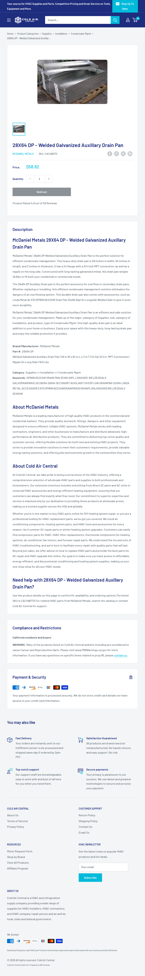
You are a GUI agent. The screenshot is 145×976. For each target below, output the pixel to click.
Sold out (42, 191)
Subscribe (90, 877)
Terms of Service (17, 821)
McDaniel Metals (23, 153)
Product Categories (28, 33)
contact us (120, 655)
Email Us (84, 832)
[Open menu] (9, 20)
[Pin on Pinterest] (116, 153)
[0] (135, 20)
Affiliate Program (17, 868)
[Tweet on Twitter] (123, 153)
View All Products (18, 862)
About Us (12, 815)
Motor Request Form (19, 851)
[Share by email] (129, 153)
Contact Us (85, 826)
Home (10, 33)
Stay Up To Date (127, 6)
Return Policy (87, 815)
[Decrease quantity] (30, 179)
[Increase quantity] (49, 179)
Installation (61, 33)
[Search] (115, 20)
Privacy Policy (15, 826)
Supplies (47, 33)
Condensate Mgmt (81, 33)
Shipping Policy (88, 821)
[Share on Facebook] (109, 153)
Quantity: (18, 178)
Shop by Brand (16, 857)
